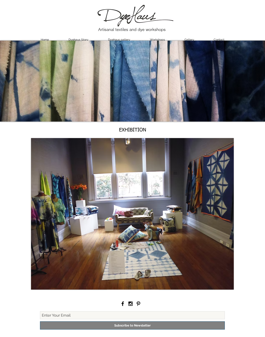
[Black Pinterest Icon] (138, 304)
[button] (132, 214)
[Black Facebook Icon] (123, 304)
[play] (227, 283)
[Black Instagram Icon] (131, 304)
